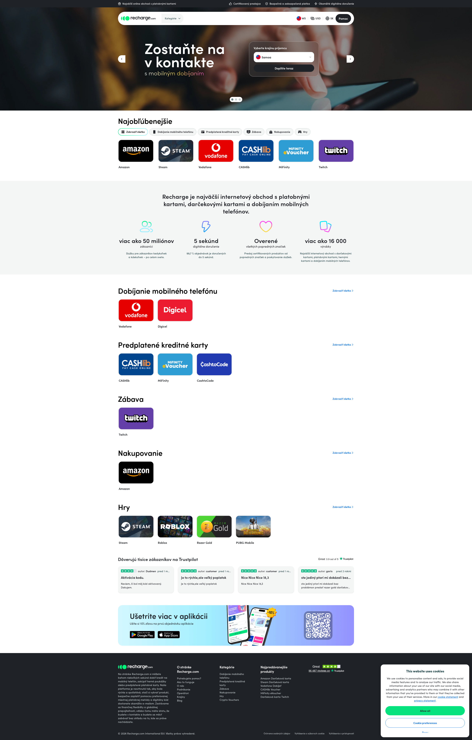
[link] (142, 634)
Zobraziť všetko (342, 290)
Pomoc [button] (343, 18)
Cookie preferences (425, 723)
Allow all (425, 711)
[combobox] (284, 57)
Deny (425, 732)
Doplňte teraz (284, 68)
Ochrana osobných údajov (277, 733)
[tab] (133, 132)
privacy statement (425, 700)
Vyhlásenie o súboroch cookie (309, 733)
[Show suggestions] (310, 57)
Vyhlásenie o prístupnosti (341, 733)
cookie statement (448, 697)
